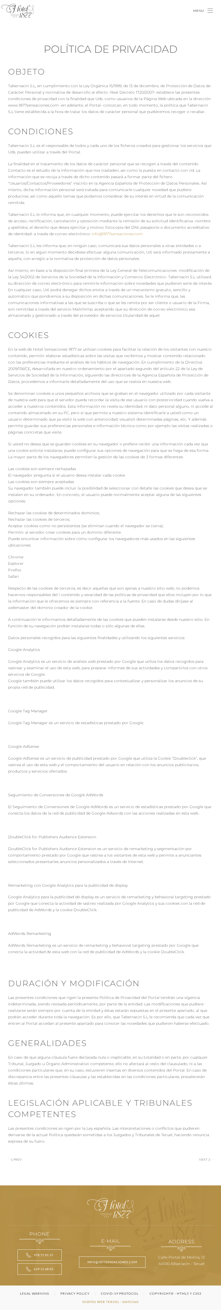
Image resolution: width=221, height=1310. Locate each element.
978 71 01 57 (43, 1255)
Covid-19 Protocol (120, 1293)
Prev (17, 1159)
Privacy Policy (75, 1293)
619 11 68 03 (43, 1269)
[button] (203, 11)
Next (203, 1159)
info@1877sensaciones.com (117, 233)
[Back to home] (17, 11)
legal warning (34, 1293)
